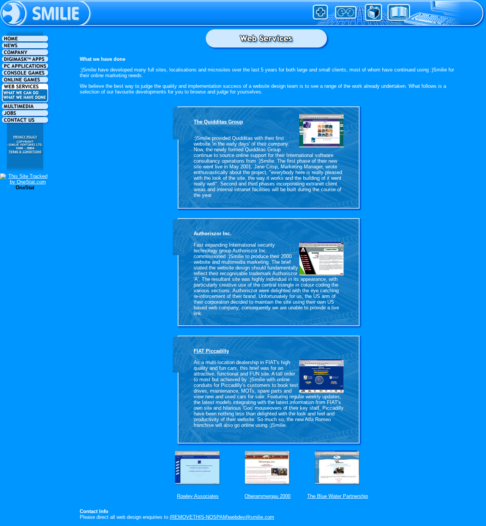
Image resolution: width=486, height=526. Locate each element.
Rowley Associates (198, 496)
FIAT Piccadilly (211, 351)
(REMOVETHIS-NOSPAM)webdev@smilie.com (222, 517)
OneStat (25, 187)
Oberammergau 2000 (267, 496)
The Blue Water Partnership (337, 496)
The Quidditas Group (218, 122)
